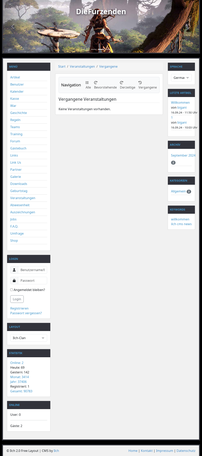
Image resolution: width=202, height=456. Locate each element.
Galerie (15, 176)
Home (132, 451)
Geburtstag (18, 191)
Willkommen (180, 102)
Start (61, 66)
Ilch (56, 451)
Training (16, 134)
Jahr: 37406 (18, 382)
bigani (182, 107)
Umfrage (17, 233)
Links (14, 155)
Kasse (14, 98)
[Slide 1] (94, 49)
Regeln (15, 120)
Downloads (18, 184)
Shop (14, 240)
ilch (173, 224)
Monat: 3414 (19, 377)
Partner (16, 169)
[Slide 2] (101, 49)
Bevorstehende (105, 85)
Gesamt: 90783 (21, 391)
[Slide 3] (108, 49)
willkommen (180, 219)
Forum (15, 141)
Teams (15, 127)
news (188, 224)
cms (180, 224)
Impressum (164, 451)
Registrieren (19, 308)
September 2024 (183, 155)
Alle (88, 85)
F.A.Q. (14, 226)
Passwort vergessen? (26, 313)
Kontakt (147, 451)
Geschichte (18, 113)
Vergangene (108, 66)
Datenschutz (186, 451)
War (13, 106)
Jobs (13, 219)
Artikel (15, 77)
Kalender (17, 91)
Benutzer (17, 84)
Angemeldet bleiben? (29, 290)
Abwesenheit (20, 205)
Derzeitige (127, 85)
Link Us (15, 162)
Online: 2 (16, 363)
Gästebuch (18, 148)
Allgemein (179, 191)
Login (17, 299)
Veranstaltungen (22, 198)
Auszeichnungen (22, 212)
